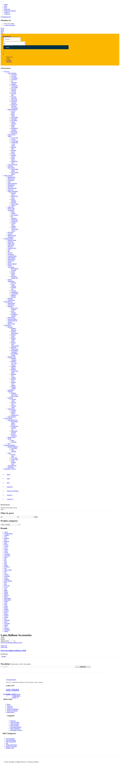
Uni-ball (6, 628)
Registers (10, 298)
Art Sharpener (14, 81)
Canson (6, 546)
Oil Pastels (14, 120)
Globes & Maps (12, 188)
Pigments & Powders (14, 129)
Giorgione (7, 576)
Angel (6, 532)
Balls (12, 440)
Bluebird (6, 541)
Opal (5, 603)
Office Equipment (13, 191)
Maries (6, 592)
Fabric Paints (13, 114)
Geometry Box (12, 248)
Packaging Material (9, 445)
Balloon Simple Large (13, 339)
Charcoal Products (13, 89)
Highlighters (11, 185)
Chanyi (6, 549)
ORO (5, 604)
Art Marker (14, 78)
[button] (2, 28)
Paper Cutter (14, 204)
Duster (13, 271)
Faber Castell (8, 570)
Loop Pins (14, 448)
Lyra (5, 588)
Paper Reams (11, 303)
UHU (5, 626)
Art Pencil (14, 79)
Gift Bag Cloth (13, 400)
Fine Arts (6, 71)
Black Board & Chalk (14, 269)
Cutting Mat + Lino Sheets (14, 144)
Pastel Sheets (13, 159)
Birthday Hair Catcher (13, 375)
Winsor (6, 631)
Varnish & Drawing (14, 102)
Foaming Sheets (13, 155)
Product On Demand (10, 10)
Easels (13, 153)
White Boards (11, 257)
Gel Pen (13, 290)
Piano (5, 612)
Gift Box (13, 410)
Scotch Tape (14, 459)
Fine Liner (14, 100)
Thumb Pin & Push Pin (14, 220)
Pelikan (6, 609)
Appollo (6, 535)
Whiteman (7, 629)
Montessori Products (14, 431)
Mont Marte (7, 600)
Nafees (6, 601)
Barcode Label (13, 193)
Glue (9, 249)
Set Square (11, 254)
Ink (9, 251)
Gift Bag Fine (13, 403)
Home (6, 4)
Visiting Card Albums (13, 224)
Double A (7, 566)
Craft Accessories (12, 164)
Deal (5, 7)
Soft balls (13, 442)
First (5, 571)
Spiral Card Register (14, 308)
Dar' (5, 560)
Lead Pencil (14, 294)
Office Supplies (8, 175)
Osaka (6, 606)
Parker (6, 607)
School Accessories (11, 266)
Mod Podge (7, 598)
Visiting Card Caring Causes (14, 229)
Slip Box (13, 202)
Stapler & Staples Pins (14, 277)
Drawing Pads (13, 147)
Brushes (13, 84)
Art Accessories (12, 73)
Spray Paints (11, 167)
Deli (5, 563)
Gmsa (5, 577)
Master (6, 593)
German (6, 574)
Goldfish (6, 579)
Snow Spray (14, 396)
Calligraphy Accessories (14, 86)
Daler (5, 557)
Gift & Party (7, 325)
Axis (5, 536)
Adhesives (11, 237)
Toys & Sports (8, 418)
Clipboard (10, 242)
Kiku (5, 582)
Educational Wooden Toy (14, 427)
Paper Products (8, 301)
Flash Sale (7, 9)
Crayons (13, 92)
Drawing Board (13, 151)
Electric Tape (13, 455)
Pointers (13, 297)
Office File (11, 207)
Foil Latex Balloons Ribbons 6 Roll (13, 651)
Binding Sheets (12, 240)
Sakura (6, 617)
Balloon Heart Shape (14, 332)
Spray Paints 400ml (14, 173)
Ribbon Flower (13, 412)
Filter (36, 517)
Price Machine (13, 450)
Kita (5, 584)
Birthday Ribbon (13, 367)
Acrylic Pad (14, 137)
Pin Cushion (14, 215)
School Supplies (8, 238)
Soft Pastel (14, 131)
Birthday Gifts (12, 357)
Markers (13, 295)
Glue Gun (10, 189)
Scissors (10, 234)
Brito (5, 543)
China (6, 551)
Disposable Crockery (10, 469)
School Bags (11, 300)
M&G (6, 590)
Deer (5, 562)
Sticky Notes (11, 323)
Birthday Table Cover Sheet (14, 371)
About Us (7, 12)
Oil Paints (14, 119)
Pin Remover (13, 217)
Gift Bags (10, 398)
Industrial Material (13, 446)
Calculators (11, 180)
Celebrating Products (11, 390)
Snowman (7, 623)
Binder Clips (11, 178)
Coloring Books (12, 256)
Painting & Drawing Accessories (14, 106)
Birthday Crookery (14, 359)
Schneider (7, 620)
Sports (9, 439)
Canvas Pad (14, 141)
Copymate (7, 554)
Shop (5, 6)
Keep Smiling (8, 581)
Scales (9, 262)
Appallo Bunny (8, 533)
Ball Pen (13, 282)
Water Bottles (11, 259)
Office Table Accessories (11, 209)
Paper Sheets (11, 317)
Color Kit (10, 166)
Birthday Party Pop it (14, 393)
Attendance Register (14, 315)
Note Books (11, 305)
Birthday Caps (13, 379)
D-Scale (10, 253)
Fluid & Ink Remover (11, 245)
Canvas (13, 139)
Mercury (6, 595)
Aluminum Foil (12, 465)
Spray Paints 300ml (14, 170)
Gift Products (11, 409)
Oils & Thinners (13, 122)
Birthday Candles (13, 387)
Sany (5, 618)
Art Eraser (14, 74)
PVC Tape (14, 457)
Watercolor (14, 133)
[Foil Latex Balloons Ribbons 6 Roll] (11, 642)
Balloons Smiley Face (14, 348)
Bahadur (6, 538)
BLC (5, 540)
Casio (5, 548)
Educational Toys (12, 420)
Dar (5, 559)
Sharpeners (11, 260)
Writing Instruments (11, 280)
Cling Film (11, 467)
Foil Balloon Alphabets (14, 351)
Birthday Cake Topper (13, 383)
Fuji (5, 573)
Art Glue (13, 76)
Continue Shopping (9, 25)
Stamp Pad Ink (12, 235)
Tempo (6, 625)
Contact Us (7, 14)
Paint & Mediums (12, 109)
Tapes (9, 453)
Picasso (6, 614)
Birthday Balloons (13, 329)
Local (5, 587)
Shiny (5, 622)
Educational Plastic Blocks (14, 423)
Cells (9, 182)
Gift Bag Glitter (13, 406)
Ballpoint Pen (11, 177)
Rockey (6, 615)
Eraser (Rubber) (12, 264)
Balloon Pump (13, 335)
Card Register (13, 311)
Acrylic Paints (13, 111)
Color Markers (13, 285)
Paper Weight (13, 212)
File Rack (10, 186)
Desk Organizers (12, 183)
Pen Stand (10, 232)
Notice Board (13, 274)
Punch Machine (13, 200)
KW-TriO (7, 585)
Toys (9, 443)
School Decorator (14, 434)
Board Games (11, 437)
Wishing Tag (14, 415)
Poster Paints (13, 125)
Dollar (6, 565)
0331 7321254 (12, 689)
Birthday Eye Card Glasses (14, 363)
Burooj (6, 544)
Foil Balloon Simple (14, 354)
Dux (5, 568)
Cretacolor (7, 555)
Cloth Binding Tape (13, 462)
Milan (5, 596)
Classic (6, 552)
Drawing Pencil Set (14, 97)
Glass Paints (14, 117)
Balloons (10, 327)
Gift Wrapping (12, 416)
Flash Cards (11, 243)
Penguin (6, 611)
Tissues (13, 205)
